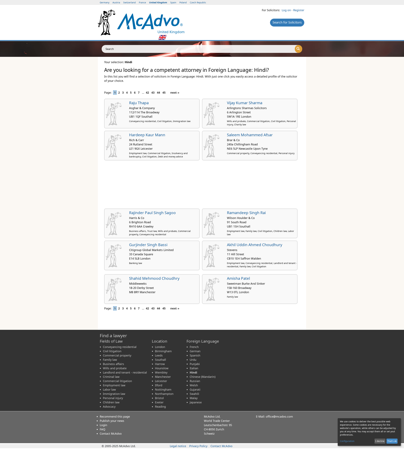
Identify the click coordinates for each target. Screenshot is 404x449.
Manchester (163, 377)
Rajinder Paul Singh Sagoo (152, 212)
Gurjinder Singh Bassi (148, 244)
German (195, 351)
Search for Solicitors (287, 22)
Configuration (347, 441)
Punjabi (195, 364)
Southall (160, 360)
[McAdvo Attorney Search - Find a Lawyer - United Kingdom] (150, 21)
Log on (286, 10)
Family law (110, 360)
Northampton (164, 394)
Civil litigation (112, 351)
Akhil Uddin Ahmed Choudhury (254, 244)
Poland (183, 2)
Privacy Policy (198, 446)
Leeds (159, 355)
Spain (173, 2)
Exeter (159, 402)
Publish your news (112, 421)
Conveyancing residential (120, 347)
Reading (160, 406)
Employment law (114, 385)
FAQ (102, 429)
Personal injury (113, 398)
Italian (194, 368)
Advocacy (109, 406)
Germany (104, 2)
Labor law (109, 389)
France (142, 2)
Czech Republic (198, 2)
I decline (379, 441)
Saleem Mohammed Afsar (250, 134)
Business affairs (113, 364)
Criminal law (111, 377)
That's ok (392, 441)
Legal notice (178, 446)
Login (103, 425)
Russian (195, 381)
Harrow (160, 364)
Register (298, 10)
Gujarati (195, 389)
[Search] (298, 49)
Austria (116, 2)
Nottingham (163, 389)
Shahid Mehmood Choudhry (154, 278)
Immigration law (114, 394)
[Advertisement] (199, 186)
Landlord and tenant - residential (125, 372)
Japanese (196, 402)
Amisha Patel (238, 278)
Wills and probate (115, 368)
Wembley (161, 372)
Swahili (194, 394)
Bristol (159, 398)
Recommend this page (115, 416)
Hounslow (161, 368)
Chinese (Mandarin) (202, 377)
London (160, 347)
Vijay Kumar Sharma (244, 102)
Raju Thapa (139, 102)
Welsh (194, 385)
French (194, 347)
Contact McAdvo (111, 433)
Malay (194, 398)
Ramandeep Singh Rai (246, 212)
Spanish (195, 355)
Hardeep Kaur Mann (147, 134)
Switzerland (129, 2)
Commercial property (117, 355)
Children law (111, 402)
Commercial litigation (117, 381)
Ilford (158, 385)
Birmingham (163, 351)
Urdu (193, 360)
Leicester (161, 381)
